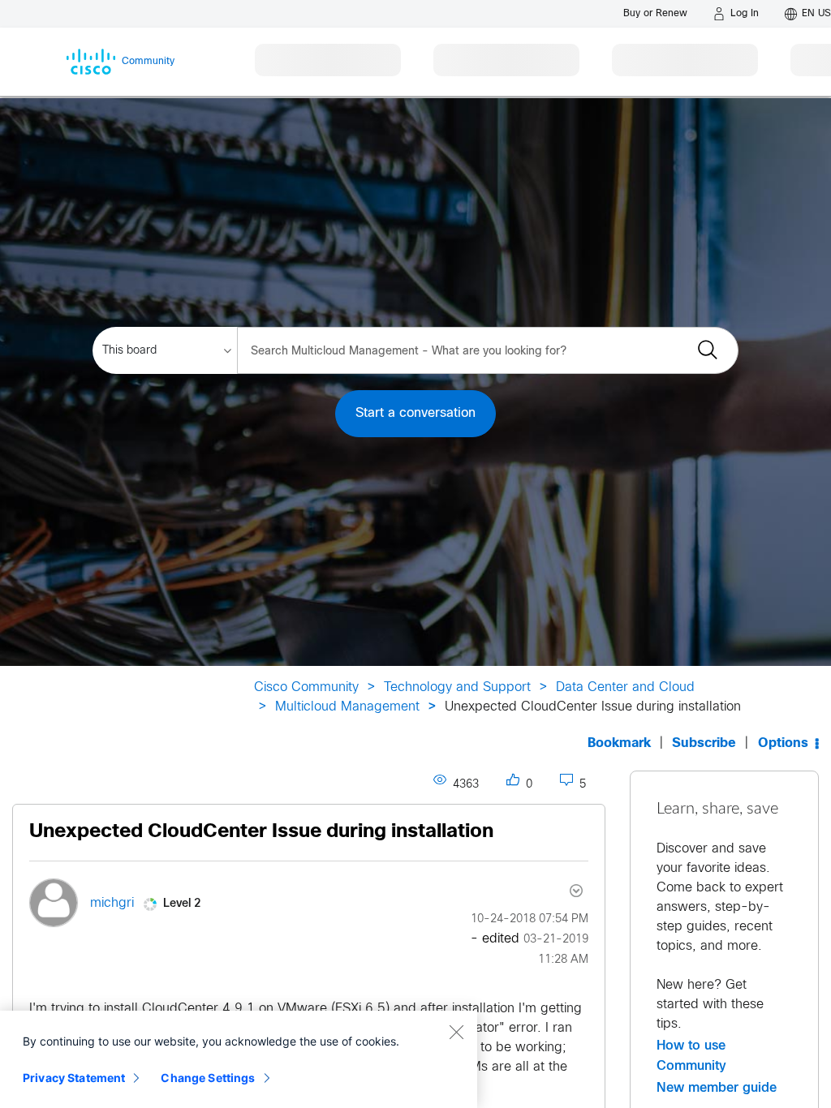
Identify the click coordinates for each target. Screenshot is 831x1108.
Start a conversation (415, 413)
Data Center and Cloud (625, 687)
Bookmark (619, 743)
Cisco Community (306, 687)
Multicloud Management (347, 707)
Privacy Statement (74, 1077)
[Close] (456, 1032)
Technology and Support (457, 687)
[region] (238, 1059)
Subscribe (704, 743)
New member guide (717, 1088)
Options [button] (783, 743)
